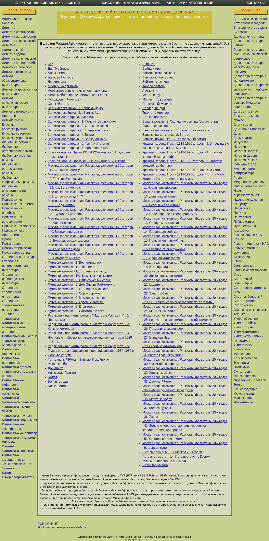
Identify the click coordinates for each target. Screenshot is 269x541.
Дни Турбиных (58, 68)
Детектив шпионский (17, 67)
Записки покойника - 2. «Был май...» (74, 112)
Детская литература (16, 71)
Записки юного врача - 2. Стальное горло (78, 125)
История (240, 146)
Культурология (244, 168)
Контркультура (244, 173)
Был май (148, 64)
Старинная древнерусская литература (13, 279)
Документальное (246, 111)
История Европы (246, 155)
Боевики (8, 23)
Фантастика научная (17, 415)
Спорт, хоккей (243, 305)
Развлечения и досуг (249, 234)
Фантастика (10, 318)
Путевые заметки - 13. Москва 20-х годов (172, 452)
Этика (238, 384)
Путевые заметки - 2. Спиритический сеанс (79, 280)
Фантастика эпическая (18, 450)
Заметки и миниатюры (158, 73)
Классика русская (15, 129)
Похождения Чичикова (64, 99)
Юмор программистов (18, 477)
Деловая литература (249, 36)
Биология (241, 32)
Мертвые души (153, 95)
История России (245, 160)
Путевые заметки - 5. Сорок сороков (74, 293)
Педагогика (242, 208)
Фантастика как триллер (19, 433)
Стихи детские (244, 265)
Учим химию (242, 349)
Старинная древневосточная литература (15, 265)
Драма (238, 133)
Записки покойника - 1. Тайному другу (75, 108)
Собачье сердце (60, 355)
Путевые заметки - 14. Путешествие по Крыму (176, 456)
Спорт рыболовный (248, 296)
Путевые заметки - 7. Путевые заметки (76, 302)
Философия (242, 353)
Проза (6, 239)
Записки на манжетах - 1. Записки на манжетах (176, 130)
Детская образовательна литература (14, 80)
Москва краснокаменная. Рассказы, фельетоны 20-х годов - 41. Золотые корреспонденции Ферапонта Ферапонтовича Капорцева (184, 425)
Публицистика (244, 221)
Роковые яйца (58, 364)
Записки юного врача (157, 77)
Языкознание (243, 402)
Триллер (8, 314)
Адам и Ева (56, 73)
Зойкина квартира (155, 81)
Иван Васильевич (155, 465)
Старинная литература (19, 256)
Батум (52, 377)
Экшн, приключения (16, 464)
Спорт (238, 274)
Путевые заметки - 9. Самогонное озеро (77, 311)
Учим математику (246, 331)
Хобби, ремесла (245, 358)
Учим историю (244, 327)
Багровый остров (60, 77)
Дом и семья (243, 124)
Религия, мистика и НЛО (251, 243)
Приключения (12, 199)
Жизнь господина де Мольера (164, 461)
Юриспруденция (245, 389)
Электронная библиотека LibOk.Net (48, 3)
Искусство (241, 142)
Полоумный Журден (157, 103)
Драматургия (243, 137)
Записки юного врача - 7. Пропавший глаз (78, 148)
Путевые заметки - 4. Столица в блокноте (78, 289)
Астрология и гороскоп (250, 18)
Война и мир (151, 68)
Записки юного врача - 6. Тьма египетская (78, 143)
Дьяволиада (57, 81)
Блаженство (57, 386)
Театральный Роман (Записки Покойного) (78, 359)
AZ (191, 12)
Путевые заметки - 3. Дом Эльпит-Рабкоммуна (81, 284)
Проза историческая (17, 248)
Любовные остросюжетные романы (13, 168)
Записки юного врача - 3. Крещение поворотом (82, 130)
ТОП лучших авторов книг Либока (62, 527)
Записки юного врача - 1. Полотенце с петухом (82, 121)
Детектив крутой (14, 54)
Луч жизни (149, 90)
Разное (239, 239)
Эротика (8, 468)
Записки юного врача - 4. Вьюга (71, 134)
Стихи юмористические (251, 270)
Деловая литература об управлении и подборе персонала (251, 89)
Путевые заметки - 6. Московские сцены (77, 297)
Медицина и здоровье (249, 182)
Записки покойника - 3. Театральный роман (174, 139)
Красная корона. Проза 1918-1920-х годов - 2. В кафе (87, 161)
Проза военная (13, 243)
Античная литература (17, 18)
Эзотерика (241, 362)
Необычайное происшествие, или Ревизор (79, 95)
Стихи (238, 261)
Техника (239, 314)
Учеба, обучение (246, 318)
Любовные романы (16, 142)
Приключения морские (18, 226)
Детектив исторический (19, 36)
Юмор (6, 473)
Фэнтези (8, 446)
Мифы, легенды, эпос (249, 186)
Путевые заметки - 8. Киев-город (71, 306)
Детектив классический (19, 40)
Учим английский (246, 323)
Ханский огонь (58, 103)
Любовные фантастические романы (14, 191)
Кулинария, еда (245, 164)
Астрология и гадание (250, 23)
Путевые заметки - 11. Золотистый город (77, 271)
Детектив (8, 27)
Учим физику (243, 345)
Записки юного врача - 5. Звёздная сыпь (77, 139)
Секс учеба (242, 256)
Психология (242, 217)
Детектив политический (19, 58)
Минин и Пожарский (157, 99)
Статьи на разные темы (251, 309)
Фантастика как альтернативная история (14, 327)
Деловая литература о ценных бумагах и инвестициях (250, 102)
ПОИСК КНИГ (47, 523)
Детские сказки (13, 120)
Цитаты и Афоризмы (142, 3)
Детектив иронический (18, 32)
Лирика (239, 177)
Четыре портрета (154, 117)
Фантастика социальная (19, 420)
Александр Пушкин (62, 372)
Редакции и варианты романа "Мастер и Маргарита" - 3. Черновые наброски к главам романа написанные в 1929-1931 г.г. (90, 337)
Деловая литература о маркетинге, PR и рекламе (250, 67)
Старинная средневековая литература (13, 305)
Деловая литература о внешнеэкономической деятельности (250, 54)
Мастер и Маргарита (63, 86)
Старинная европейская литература (11, 292)
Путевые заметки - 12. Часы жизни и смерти (80, 275)
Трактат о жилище (155, 112)
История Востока (246, 151)
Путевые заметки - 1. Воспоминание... (75, 262)
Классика (8, 124)
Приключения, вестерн (18, 204)
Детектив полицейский (18, 63)
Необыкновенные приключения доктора (77, 90)
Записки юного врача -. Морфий (71, 117)
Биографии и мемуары (250, 27)
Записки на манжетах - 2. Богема (166, 134)
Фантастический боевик (19, 336)
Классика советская (16, 133)
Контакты (256, 3)
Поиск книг (110, 3)
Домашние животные (249, 129)
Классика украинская (17, 137)
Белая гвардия (59, 381)
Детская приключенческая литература (15, 102)
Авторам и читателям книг (191, 3)
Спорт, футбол (244, 301)
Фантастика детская (16, 367)
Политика (241, 212)
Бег (50, 64)
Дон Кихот (55, 368)
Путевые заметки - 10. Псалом (70, 267)
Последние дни (153, 108)
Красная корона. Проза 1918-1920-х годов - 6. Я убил (181, 170)
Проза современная (17, 252)
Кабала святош (153, 86)
